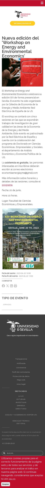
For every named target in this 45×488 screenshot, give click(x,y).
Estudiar (21, 399)
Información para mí (22, 23)
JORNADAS (7, 304)
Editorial (21, 423)
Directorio (21, 409)
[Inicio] (22, 14)
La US (21, 396)
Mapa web (21, 380)
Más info (12, 479)
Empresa (21, 406)
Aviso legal (21, 384)
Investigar (21, 402)
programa (7, 185)
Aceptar (5, 484)
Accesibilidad (8, 443)
